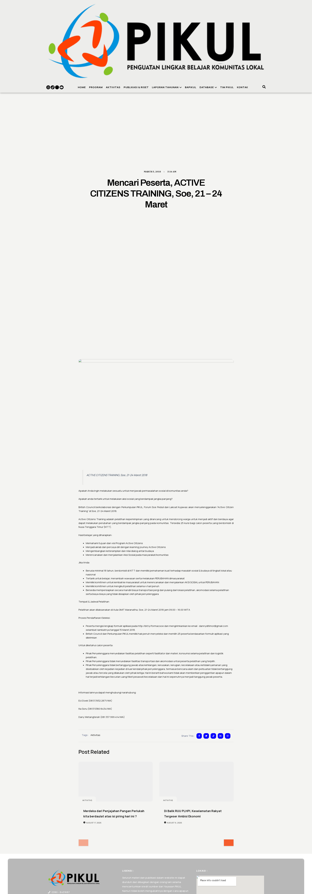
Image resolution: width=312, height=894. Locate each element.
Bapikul (190, 87)
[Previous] (83, 842)
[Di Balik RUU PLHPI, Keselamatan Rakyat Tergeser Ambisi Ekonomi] (196, 781)
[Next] (229, 842)
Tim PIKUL (227, 87)
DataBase (207, 87)
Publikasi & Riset (136, 87)
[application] (180, 87)
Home (82, 87)
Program (96, 87)
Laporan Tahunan (165, 87)
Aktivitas (113, 87)
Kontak (242, 87)
